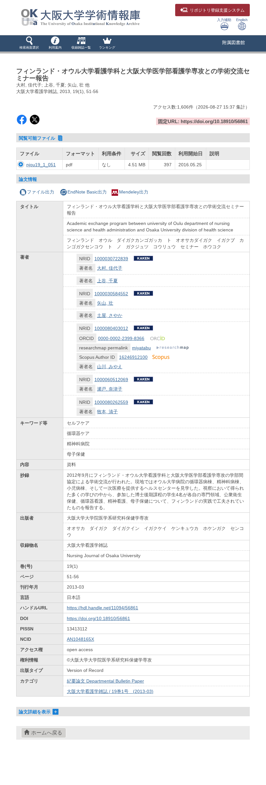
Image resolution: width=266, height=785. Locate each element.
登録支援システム (217, 10)
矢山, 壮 (105, 303)
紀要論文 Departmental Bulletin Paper (105, 681)
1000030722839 (111, 258)
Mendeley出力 (133, 191)
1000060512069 (111, 379)
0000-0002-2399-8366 (121, 338)
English (242, 20)
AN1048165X (80, 639)
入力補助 (224, 20)
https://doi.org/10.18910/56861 (98, 618)
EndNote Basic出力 (87, 191)
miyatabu (141, 347)
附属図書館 (233, 42)
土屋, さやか (109, 315)
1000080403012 (111, 328)
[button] (29, 43)
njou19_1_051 (41, 164)
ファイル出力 (40, 191)
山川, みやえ (109, 366)
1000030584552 (111, 293)
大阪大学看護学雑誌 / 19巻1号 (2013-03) (110, 691)
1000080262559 (111, 402)
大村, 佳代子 (109, 268)
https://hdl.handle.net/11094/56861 (102, 607)
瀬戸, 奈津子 (109, 389)
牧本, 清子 (107, 411)
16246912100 (133, 357)
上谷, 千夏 (107, 280)
